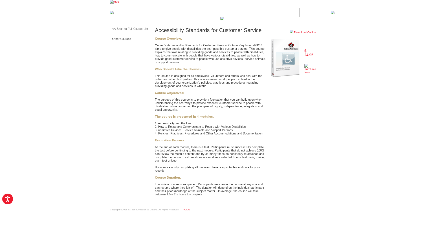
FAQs (239, 12)
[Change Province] (316, 3)
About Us (166, 12)
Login (315, 12)
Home (129, 12)
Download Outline (304, 32)
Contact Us (277, 12)
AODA (186, 209)
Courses (205, 12)
